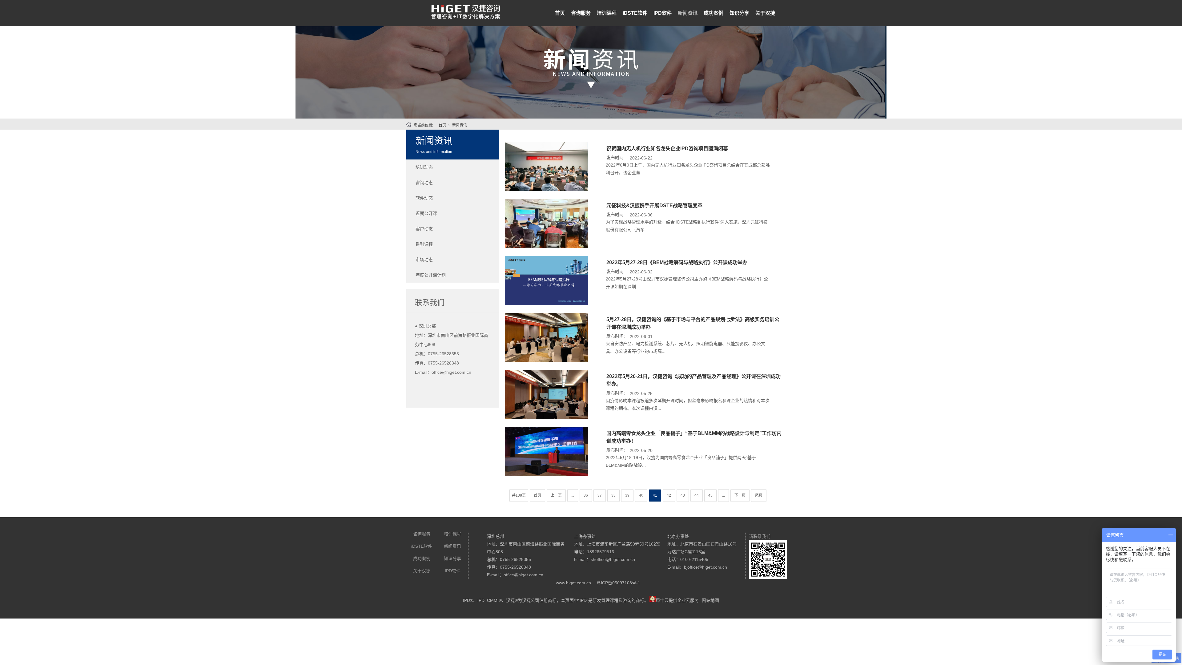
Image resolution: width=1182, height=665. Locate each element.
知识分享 (739, 13)
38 (613, 495)
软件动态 (424, 197)
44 (696, 495)
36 (586, 495)
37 (599, 495)
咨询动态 (424, 182)
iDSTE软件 (635, 13)
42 (669, 495)
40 (641, 495)
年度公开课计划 (431, 274)
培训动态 (424, 167)
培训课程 (607, 13)
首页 (560, 13)
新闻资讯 (688, 13)
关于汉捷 (765, 13)
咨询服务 (581, 13)
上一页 (556, 495)
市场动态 (424, 259)
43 (683, 495)
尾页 (758, 495)
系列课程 (424, 244)
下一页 (740, 495)
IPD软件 (662, 13)
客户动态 (424, 228)
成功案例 (713, 13)
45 (710, 495)
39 (627, 495)
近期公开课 (426, 213)
